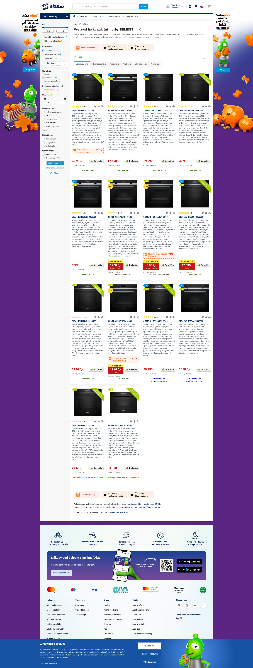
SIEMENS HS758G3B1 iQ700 (84, 110)
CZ (181, 618)
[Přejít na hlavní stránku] (53, 6)
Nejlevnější (114, 64)
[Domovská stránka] (74, 16)
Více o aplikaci (59, 573)
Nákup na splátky (54, 624)
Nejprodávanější (99, 64)
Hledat (143, 7)
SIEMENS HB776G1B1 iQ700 (84, 425)
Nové (47, 75)
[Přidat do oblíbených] (95, 106)
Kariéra (107, 629)
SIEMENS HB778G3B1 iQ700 (155, 321)
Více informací (51, 664)
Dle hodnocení (141, 64)
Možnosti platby (53, 610)
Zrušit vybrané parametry (55, 168)
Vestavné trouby (115, 16)
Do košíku (98, 161)
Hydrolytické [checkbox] (50, 146)
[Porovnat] (102, 106)
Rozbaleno (49, 78)
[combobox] (105, 6)
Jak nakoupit (80, 615)
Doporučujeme (82, 64)
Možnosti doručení (55, 605)
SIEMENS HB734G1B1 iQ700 (155, 110)
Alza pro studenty (139, 624)
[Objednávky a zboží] (190, 6)
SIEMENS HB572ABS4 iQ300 (155, 217)
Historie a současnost (113, 619)
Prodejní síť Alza (54, 619)
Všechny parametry (55, 163)
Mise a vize (109, 624)
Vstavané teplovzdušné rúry (118, 512)
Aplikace (107, 638)
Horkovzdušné (132, 16)
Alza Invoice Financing (142, 634)
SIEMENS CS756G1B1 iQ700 (120, 425)
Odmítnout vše (149, 662)
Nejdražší (127, 64)
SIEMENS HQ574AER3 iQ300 (191, 321)
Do (67, 27)
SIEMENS (83, 16)
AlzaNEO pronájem (140, 610)
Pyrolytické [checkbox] (50, 139)
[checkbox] (55, 37)
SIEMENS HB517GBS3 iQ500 (84, 217)
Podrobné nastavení (149, 654)
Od (43, 27)
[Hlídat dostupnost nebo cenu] (99, 106)
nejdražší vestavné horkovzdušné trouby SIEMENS (141, 507)
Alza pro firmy (138, 605)
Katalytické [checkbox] (50, 143)
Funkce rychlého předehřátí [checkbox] (54, 112)
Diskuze (204, 58)
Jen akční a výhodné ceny (55, 37)
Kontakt (107, 605)
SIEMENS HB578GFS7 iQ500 (120, 110)
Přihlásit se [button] (175, 8)
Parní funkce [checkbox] (50, 123)
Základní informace (112, 615)
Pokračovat (157, 37)
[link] (55, 173)
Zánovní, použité (51, 81)
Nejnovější (155, 64)
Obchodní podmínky (55, 629)
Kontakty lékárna (111, 610)
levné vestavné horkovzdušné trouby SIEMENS (144, 504)
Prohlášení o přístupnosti (57, 634)
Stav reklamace (82, 610)
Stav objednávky (82, 605)
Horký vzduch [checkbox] (51, 126)
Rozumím (149, 646)
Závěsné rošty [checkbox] (51, 158)
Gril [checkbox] (47, 116)
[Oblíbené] (196, 6)
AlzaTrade (136, 629)
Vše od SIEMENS (81, 24)
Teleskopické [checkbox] (51, 154)
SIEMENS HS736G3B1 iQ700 (191, 110)
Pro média (108, 634)
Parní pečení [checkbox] (50, 119)
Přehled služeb (53, 638)
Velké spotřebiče (97, 16)
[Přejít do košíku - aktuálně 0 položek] (209, 6)
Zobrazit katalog (49, 16)
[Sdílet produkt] (140, 29)
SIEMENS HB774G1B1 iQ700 (84, 321)
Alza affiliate (137, 619)
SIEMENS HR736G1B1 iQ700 (191, 217)
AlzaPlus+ (136, 615)
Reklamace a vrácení (56, 615)
